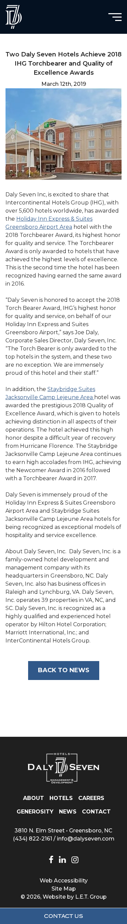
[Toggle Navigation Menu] (115, 17)
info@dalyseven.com (85, 838)
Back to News (63, 670)
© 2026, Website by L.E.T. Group (64, 897)
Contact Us (63, 916)
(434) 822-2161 (32, 838)
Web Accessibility (64, 880)
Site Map (63, 888)
